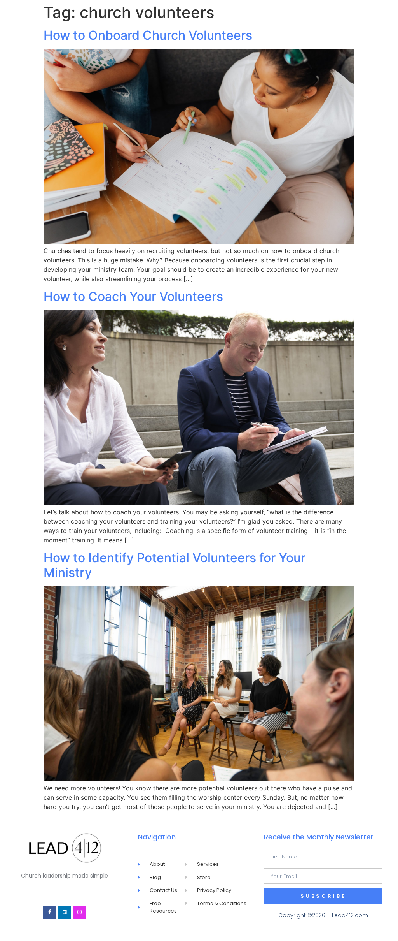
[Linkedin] (64, 912)
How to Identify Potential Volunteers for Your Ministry (174, 565)
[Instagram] (79, 912)
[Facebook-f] (49, 912)
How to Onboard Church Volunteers (148, 35)
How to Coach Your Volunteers (133, 296)
